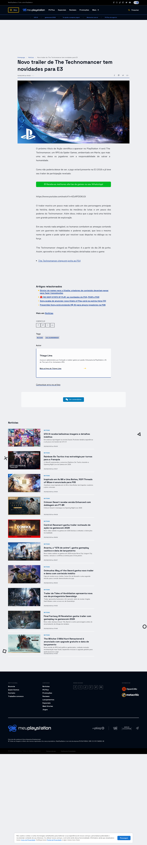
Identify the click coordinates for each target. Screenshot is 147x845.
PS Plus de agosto (111, 17)
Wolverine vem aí (92, 17)
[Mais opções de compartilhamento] (127, 76)
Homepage (21, 57)
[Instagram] (117, 2)
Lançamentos (48, 700)
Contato (11, 693)
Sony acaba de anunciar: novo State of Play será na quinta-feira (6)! (73, 301)
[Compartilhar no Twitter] (123, 76)
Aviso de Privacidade (28, 840)
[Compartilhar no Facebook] (114, 76)
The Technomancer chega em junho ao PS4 (59, 260)
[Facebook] (113, 2)
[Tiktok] (120, 2)
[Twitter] (126, 2)
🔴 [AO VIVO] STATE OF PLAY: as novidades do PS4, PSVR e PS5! (69, 297)
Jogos (45, 709)
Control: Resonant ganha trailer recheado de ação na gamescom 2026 (67, 526)
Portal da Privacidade (54, 840)
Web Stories (48, 706)
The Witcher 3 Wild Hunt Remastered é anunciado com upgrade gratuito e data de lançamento (66, 641)
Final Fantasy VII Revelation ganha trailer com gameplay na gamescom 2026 (67, 617)
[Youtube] (130, 2)
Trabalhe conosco (16, 696)
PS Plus (52, 10)
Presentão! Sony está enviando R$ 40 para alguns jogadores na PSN (72, 305)
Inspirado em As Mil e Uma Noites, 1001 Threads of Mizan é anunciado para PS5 (68, 481)
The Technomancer (52, 337)
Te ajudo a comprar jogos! (71, 17)
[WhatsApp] (47, 325)
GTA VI (36, 17)
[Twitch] (123, 2)
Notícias (31, 57)
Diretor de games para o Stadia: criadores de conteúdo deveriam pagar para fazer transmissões (74, 291)
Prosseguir (124, 838)
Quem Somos (13, 690)
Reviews (72, 10)
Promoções (84, 10)
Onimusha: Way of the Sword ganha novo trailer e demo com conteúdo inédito (69, 572)
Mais (94, 10)
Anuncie (11, 686)
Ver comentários (75, 399)
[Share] (52, 325)
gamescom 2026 (50, 17)
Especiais (62, 10)
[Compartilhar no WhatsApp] (118, 76)
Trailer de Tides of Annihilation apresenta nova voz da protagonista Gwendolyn (68, 595)
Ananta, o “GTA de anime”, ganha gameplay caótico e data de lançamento (66, 549)
